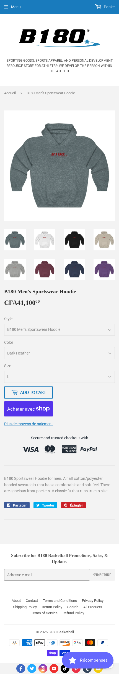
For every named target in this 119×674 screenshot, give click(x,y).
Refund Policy (73, 613)
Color (8, 342)
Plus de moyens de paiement (28, 424)
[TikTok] (65, 668)
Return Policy (52, 607)
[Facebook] (20, 668)
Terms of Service (44, 613)
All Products (92, 607)
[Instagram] (42, 668)
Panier (109, 7)
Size (7, 366)
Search (72, 607)
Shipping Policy (25, 607)
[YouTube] (54, 668)
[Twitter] (31, 668)
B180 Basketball (61, 632)
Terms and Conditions (60, 601)
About (16, 601)
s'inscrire (102, 575)
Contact (32, 601)
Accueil (10, 93)
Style (8, 319)
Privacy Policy (93, 601)
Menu (16, 7)
